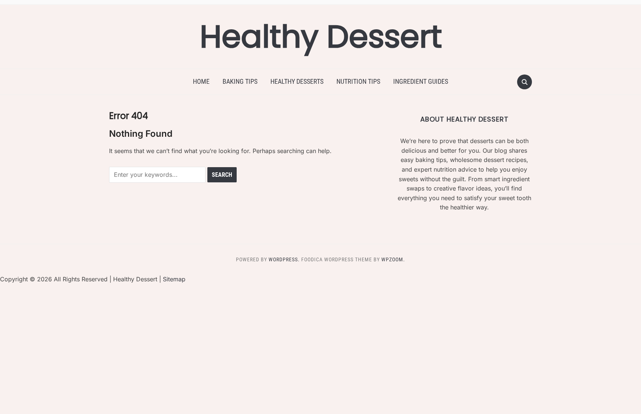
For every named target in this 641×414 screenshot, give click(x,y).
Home (201, 81)
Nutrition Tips (358, 81)
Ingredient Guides (420, 81)
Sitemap (174, 279)
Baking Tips (240, 81)
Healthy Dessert (321, 36)
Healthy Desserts (296, 81)
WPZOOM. (393, 259)
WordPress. (284, 259)
